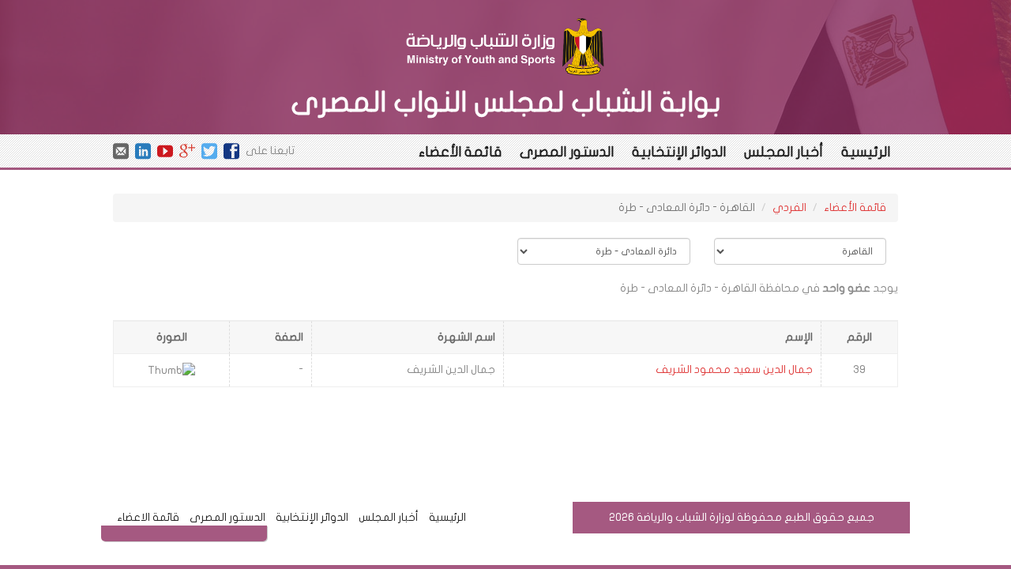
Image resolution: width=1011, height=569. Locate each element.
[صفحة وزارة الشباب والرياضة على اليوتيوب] (165, 150)
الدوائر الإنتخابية (679, 152)
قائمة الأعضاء (460, 152)
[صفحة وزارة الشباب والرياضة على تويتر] (209, 150)
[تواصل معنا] (121, 150)
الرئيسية (865, 152)
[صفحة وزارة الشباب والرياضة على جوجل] (187, 150)
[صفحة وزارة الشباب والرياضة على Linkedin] (143, 150)
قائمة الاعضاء (148, 517)
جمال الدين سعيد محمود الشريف (734, 369)
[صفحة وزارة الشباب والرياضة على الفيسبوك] (231, 150)
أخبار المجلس (783, 152)
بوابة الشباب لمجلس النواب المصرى (506, 102)
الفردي (789, 207)
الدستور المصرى (567, 152)
